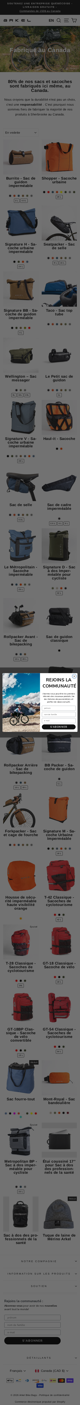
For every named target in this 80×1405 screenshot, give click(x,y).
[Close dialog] (74, 676)
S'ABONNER (58, 726)
